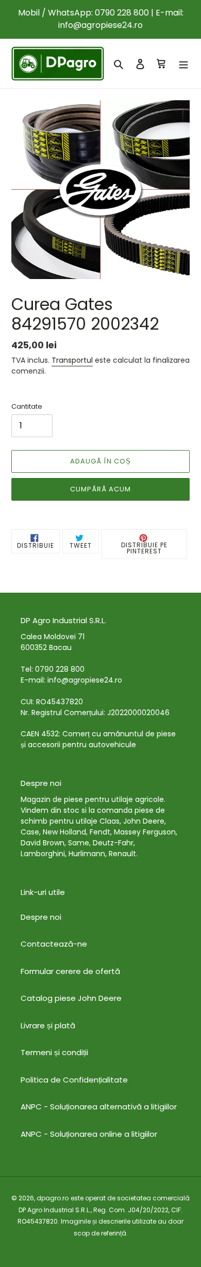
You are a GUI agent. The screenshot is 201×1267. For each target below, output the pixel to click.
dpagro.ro (53, 1198)
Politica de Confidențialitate (74, 1079)
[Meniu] (183, 64)
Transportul (72, 360)
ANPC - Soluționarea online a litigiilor (89, 1134)
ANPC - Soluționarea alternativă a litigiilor (99, 1106)
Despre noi (41, 916)
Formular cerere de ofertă (70, 971)
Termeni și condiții (54, 1052)
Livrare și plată (48, 1025)
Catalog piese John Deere (71, 998)
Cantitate (26, 406)
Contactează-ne (54, 943)
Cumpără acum (100, 489)
